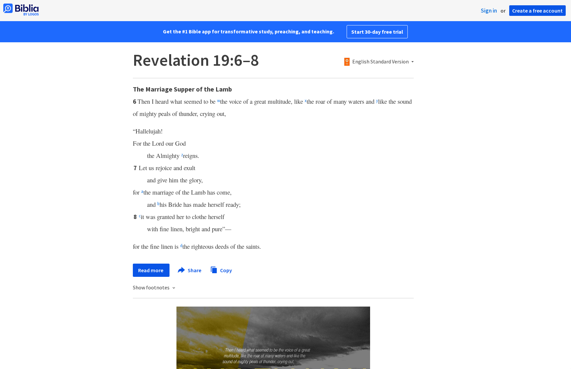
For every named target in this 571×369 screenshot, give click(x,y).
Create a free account (537, 10)
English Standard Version (380, 62)
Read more (151, 270)
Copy (225, 270)
